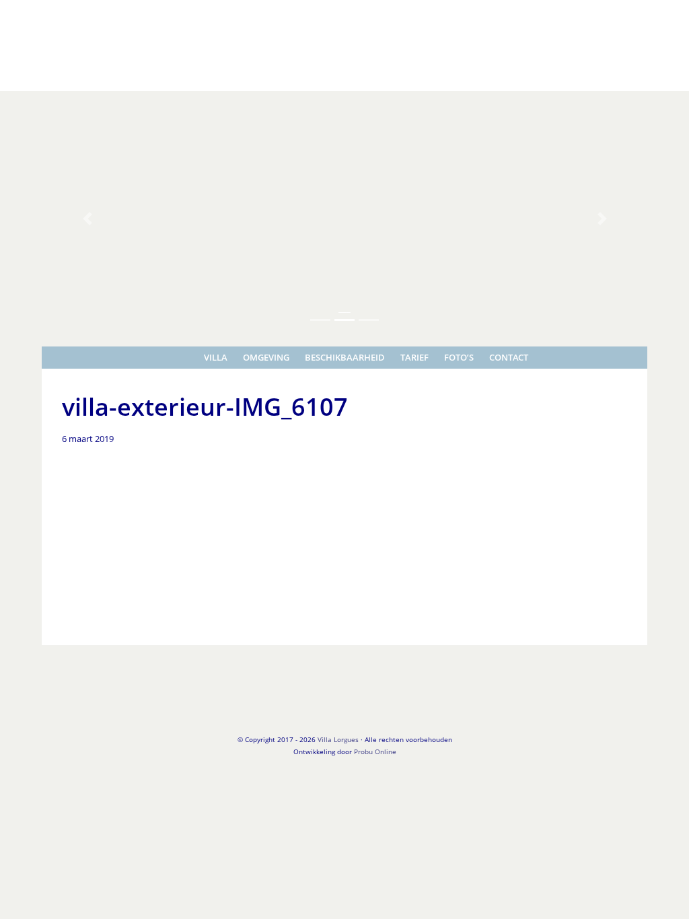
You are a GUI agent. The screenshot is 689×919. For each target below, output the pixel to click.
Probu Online (375, 751)
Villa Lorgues (30, 13)
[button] (87, 218)
